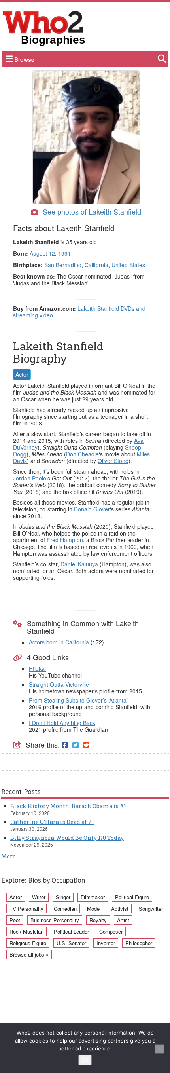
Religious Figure (27, 943)
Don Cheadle (82, 454)
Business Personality (54, 920)
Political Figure (132, 897)
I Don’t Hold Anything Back (62, 723)
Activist (119, 908)
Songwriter (151, 908)
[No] (159, 1049)
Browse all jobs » (29, 954)
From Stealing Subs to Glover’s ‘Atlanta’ (78, 700)
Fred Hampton (65, 540)
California (96, 265)
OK (85, 1060)
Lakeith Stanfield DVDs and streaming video (79, 311)
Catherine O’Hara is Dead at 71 (52, 822)
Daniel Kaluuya (79, 564)
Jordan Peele (29, 478)
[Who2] (43, 21)
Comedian (65, 908)
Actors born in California (59, 642)
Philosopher (138, 943)
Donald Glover (92, 509)
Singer (63, 897)
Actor (21, 374)
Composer (111, 931)
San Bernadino (62, 265)
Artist (123, 920)
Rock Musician (26, 931)
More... (10, 856)
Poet (14, 920)
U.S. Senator (71, 943)
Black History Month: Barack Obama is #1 (68, 806)
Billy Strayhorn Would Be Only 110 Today (67, 837)
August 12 (42, 253)
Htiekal (37, 668)
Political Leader (71, 931)
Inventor (105, 943)
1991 (64, 253)
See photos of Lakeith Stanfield (92, 211)
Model (94, 908)
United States (128, 265)
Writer (38, 897)
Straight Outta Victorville (59, 684)
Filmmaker (93, 897)
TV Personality (26, 908)
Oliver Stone (113, 461)
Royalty (98, 920)
